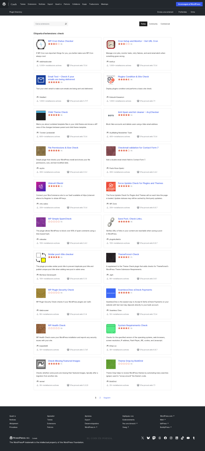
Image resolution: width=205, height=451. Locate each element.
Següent (107, 398)
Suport (87, 420)
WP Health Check (56, 325)
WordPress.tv (91, 427)
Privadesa (13, 427)
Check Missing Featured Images (64, 361)
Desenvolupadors (92, 423)
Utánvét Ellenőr (55, 183)
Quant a (12, 416)
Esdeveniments (129, 420)
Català (34, 438)
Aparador (51, 416)
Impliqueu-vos (128, 416)
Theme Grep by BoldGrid (130, 361)
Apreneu (88, 416)
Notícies (12, 420)
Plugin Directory (15, 12)
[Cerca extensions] (65, 24)
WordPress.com (167, 416)
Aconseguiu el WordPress (189, 4)
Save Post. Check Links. (130, 218)
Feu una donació (130, 423)
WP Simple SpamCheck (60, 218)
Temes (50, 420)
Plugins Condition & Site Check (133, 76)
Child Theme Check (58, 112)
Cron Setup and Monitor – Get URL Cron (138, 41)
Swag (126, 427)
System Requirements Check (132, 325)
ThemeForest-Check (128, 254)
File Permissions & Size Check (63, 147)
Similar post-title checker (61, 254)
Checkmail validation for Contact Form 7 (138, 147)
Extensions (51, 423)
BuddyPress (166, 427)
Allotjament (13, 423)
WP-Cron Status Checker (60, 41)
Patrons (50, 427)
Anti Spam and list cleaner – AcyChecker (138, 112)
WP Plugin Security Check (61, 290)
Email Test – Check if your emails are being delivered (61, 78)
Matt (163, 420)
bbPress (164, 423)
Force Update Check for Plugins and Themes (140, 183)
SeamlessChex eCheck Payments (135, 290)
